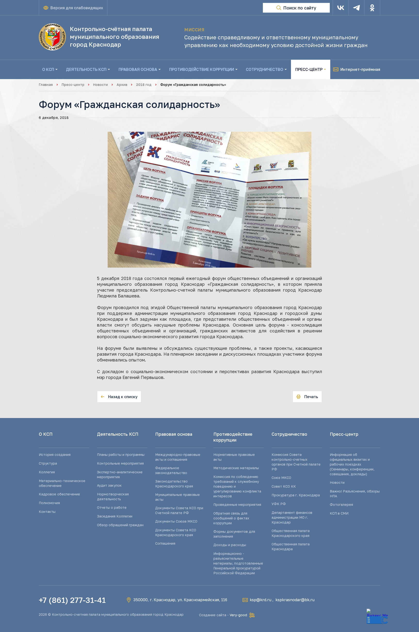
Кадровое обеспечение (59, 494)
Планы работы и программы (121, 454)
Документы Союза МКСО (176, 521)
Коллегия (47, 472)
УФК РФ (279, 504)
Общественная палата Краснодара (291, 546)
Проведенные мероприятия (237, 504)
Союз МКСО (281, 478)
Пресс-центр (73, 84)
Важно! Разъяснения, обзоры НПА (355, 493)
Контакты (47, 511)
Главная (46, 84)
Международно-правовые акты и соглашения (177, 456)
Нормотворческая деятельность (113, 496)
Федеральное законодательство (171, 470)
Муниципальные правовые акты (177, 496)
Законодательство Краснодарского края (174, 483)
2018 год (144, 84)
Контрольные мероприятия (120, 463)
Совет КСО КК (284, 486)
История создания (55, 454)
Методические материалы (236, 468)
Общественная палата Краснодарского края (291, 533)
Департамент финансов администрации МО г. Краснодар (292, 517)
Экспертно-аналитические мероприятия (120, 474)
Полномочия (49, 503)
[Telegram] (356, 8)
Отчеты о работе (112, 507)
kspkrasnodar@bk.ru (294, 599)
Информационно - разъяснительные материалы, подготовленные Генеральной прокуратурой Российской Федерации (238, 563)
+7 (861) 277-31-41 (72, 600)
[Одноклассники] (372, 8)
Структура (48, 463)
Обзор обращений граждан (120, 525)
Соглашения (165, 543)
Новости (100, 84)
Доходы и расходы (229, 545)
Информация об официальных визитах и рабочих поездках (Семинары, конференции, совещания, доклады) (352, 464)
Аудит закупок (109, 485)
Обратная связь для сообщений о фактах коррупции (231, 518)
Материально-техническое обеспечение (62, 483)
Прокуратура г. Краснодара (296, 495)
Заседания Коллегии (114, 516)
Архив (122, 84)
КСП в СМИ (339, 513)
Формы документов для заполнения (234, 533)
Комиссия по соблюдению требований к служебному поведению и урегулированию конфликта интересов (237, 486)
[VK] (340, 8)
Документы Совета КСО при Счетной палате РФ (179, 510)
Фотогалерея (341, 504)
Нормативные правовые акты (234, 456)
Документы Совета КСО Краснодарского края (175, 532)
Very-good (238, 615)
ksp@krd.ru (260, 599)
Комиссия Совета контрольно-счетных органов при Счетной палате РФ (296, 461)
